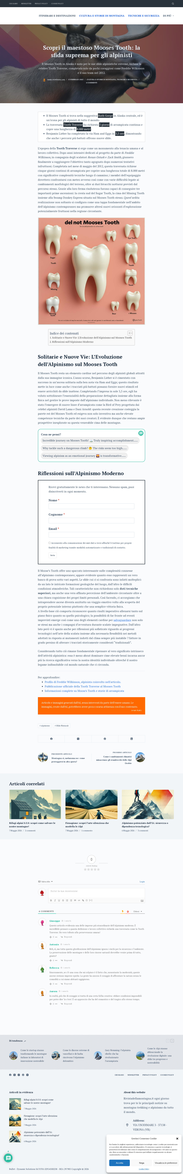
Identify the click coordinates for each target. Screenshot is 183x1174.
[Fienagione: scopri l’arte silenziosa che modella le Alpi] (91, 804)
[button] (177, 1138)
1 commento (87, 830)
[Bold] (51, 900)
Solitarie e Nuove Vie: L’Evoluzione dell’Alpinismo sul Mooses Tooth (92, 337)
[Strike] (63, 900)
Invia (52, 555)
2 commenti (30, 830)
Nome (53, 500)
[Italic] (55, 900)
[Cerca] (173, 4)
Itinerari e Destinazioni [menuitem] (57, 15)
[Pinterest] (105, 739)
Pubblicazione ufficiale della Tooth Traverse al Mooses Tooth (83, 686)
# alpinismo (45, 725)
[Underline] (59, 900)
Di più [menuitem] (167, 15)
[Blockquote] (75, 900)
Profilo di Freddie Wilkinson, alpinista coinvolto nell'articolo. (83, 682)
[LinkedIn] (131, 739)
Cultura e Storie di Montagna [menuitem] (101, 15)
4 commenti (91, 83)
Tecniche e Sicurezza (127, 79)
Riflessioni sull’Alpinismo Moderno (72, 341)
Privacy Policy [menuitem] (41, 4)
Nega (141, 1163)
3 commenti (143, 830)
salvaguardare (122, 620)
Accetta (119, 1163)
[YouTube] (27, 1075)
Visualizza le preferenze (166, 1163)
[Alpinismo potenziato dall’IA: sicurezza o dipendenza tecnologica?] (148, 804)
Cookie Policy (144, 1169)
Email (53, 529)
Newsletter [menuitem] (26, 4)
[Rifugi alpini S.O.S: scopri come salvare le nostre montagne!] (35, 804)
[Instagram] (19, 1075)
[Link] (83, 900)
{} (87, 900)
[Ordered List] (67, 900)
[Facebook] (51, 739)
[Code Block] (79, 900)
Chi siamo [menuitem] (13, 4)
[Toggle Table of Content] (128, 333)
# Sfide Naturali (61, 725)
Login (142, 881)
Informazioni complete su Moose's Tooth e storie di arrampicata (84, 691)
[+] (90, 900)
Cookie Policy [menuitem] (57, 4)
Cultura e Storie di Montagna (101, 79)
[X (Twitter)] (78, 739)
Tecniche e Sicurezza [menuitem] (143, 15)
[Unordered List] (71, 900)
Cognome (56, 514)
